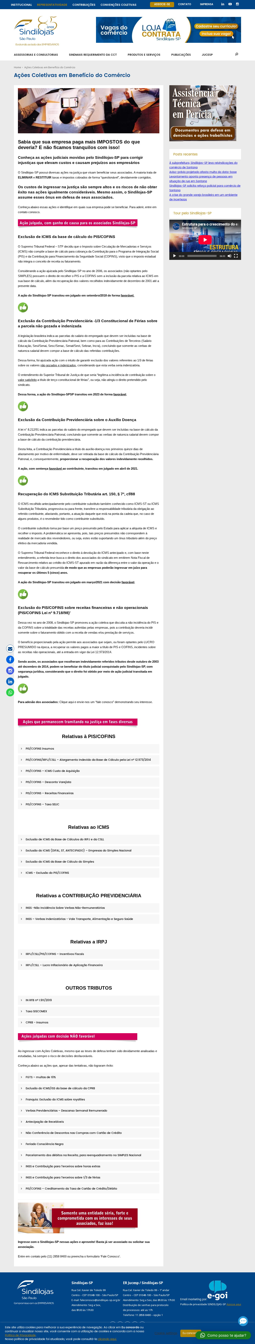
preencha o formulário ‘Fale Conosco (95, 1256)
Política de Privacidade (20, 1335)
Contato (184, 4)
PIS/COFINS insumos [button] (39, 748)
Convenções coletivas (118, 4)
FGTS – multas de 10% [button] (40, 1077)
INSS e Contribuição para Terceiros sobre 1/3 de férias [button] (62, 1177)
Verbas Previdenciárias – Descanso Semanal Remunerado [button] (66, 1110)
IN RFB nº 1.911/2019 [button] (38, 1000)
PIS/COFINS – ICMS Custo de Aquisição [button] (52, 771)
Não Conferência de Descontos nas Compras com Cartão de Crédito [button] (73, 1133)
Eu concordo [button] (191, 1333)
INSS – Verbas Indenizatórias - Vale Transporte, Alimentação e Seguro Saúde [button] (79, 919)
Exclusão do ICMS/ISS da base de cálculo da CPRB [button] (60, 1088)
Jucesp (207, 55)
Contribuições (84, 4)
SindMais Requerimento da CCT (93, 55)
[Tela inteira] (236, 256)
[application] (205, 240)
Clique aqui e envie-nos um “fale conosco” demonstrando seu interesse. (106, 702)
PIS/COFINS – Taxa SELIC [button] (42, 804)
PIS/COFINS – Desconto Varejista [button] (48, 782)
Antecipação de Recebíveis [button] (44, 1122)
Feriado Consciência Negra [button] (44, 1144)
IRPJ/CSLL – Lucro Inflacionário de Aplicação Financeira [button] (64, 965)
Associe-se (162, 4)
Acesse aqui (234, 1304)
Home (17, 67)
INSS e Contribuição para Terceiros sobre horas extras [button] (62, 1166)
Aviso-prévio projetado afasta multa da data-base (203, 172)
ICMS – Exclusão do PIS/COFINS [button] (47, 873)
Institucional (21, 4)
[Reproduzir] (175, 256)
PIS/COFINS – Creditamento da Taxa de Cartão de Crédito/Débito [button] (71, 1188)
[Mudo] (229, 256)
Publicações (181, 55)
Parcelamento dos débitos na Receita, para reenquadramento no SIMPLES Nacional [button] (83, 1155)
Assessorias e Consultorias (36, 55)
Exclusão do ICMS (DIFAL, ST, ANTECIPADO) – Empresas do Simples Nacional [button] (78, 850)
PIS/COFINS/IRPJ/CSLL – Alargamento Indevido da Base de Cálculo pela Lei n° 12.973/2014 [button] (88, 760)
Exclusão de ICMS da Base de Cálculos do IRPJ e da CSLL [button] (64, 839)
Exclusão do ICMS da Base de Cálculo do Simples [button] (59, 861)
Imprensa (206, 4)
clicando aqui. (107, 1339)
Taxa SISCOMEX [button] (36, 1011)
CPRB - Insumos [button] (36, 1022)
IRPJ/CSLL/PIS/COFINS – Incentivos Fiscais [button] (54, 954)
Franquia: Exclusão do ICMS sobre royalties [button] (55, 1099)
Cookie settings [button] (166, 1333)
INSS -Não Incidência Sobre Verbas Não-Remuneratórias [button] (65, 908)
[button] (223, 1335)
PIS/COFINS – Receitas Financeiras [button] (49, 793)
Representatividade (52, 4)
